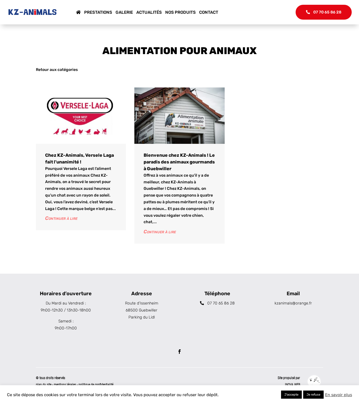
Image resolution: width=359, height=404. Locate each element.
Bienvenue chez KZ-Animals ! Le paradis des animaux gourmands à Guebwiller (179, 162)
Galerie (124, 12)
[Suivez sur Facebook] (179, 351)
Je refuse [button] (313, 394)
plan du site (43, 385)
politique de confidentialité (96, 385)
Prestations (98, 12)
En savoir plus (338, 394)
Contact (208, 12)
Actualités (149, 12)
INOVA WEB (292, 385)
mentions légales (65, 385)
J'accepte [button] (291, 394)
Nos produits (180, 12)
